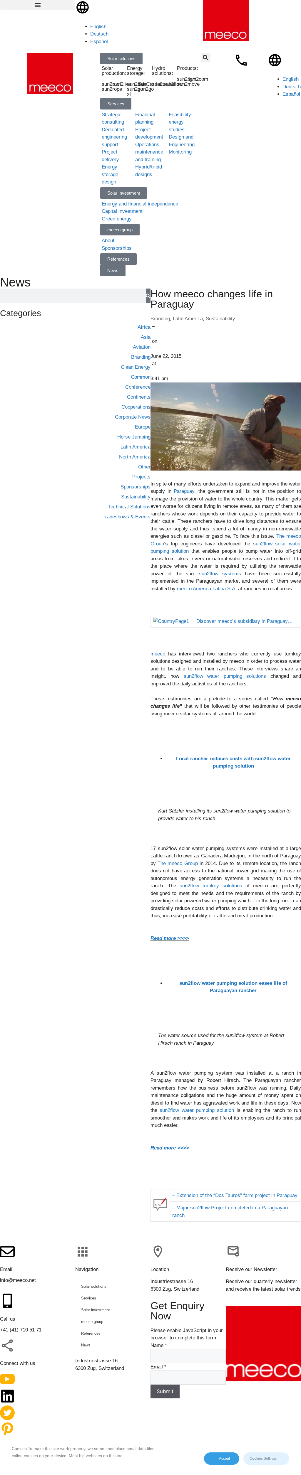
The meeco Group (178, 863)
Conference (137, 387)
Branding (160, 318)
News (86, 1345)
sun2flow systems (220, 573)
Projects (141, 477)
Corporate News (132, 417)
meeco (157, 654)
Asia (145, 337)
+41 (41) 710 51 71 (20, 1330)
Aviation (141, 347)
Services (88, 1298)
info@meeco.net (18, 1280)
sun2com (198, 79)
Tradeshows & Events (126, 517)
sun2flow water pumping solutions (227, 676)
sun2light (187, 79)
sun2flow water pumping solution (197, 1110)
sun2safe (137, 84)
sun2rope (112, 89)
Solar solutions (93, 1286)
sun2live (122, 84)
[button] (37, 5)
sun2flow (173, 84)
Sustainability (220, 318)
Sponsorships (135, 487)
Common (140, 377)
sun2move (188, 84)
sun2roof (111, 84)
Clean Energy (135, 367)
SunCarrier (150, 84)
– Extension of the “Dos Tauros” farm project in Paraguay (234, 1195)
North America (134, 457)
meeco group (92, 1321)
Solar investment (95, 1310)
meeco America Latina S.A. (207, 588)
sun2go (146, 89)
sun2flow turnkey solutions (211, 886)
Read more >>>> (169, 938)
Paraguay (184, 491)
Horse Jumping (133, 437)
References (91, 1333)
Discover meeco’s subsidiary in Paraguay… (244, 621)
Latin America (188, 318)
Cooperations (135, 407)
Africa (144, 327)
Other (144, 467)
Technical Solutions (129, 507)
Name (158, 1345)
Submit (165, 1391)
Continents (138, 397)
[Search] (148, 296)
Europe (142, 427)
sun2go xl (135, 91)
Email (158, 1367)
